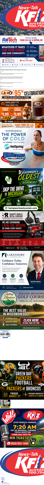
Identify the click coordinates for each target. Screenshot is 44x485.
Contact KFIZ (2, 477)
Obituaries (2, 32)
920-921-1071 (3, 482)
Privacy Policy (3, 479)
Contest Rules (2, 478)
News (2, 31)
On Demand (2, 34)
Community (2, 33)
